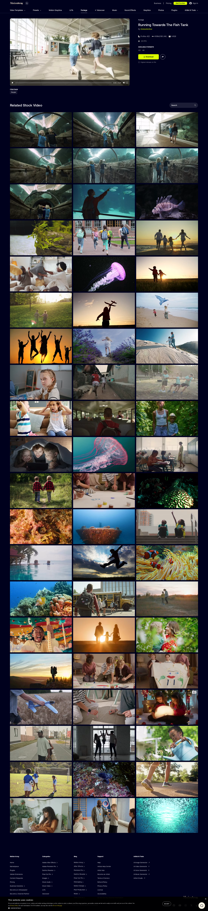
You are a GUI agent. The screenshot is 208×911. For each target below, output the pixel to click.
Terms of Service (104, 878)
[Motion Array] (84, 862)
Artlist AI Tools (190, 10)
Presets (36, 10)
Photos (161, 10)
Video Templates (16, 10)
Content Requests (16, 878)
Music (114, 10)
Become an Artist (104, 874)
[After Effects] (84, 866)
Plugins (174, 10)
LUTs (71, 10)
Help (99, 862)
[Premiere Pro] (84, 870)
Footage (84, 10)
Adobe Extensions (16, 874)
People (13, 92)
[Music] (79, 893)
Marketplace (14, 866)
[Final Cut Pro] (84, 878)
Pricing (12, 882)
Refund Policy (102, 882)
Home (12, 862)
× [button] (205, 899)
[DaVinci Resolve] (86, 874)
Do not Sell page (57, 905)
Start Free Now (180, 3)
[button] (71, 908)
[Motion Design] (85, 886)
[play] (12, 82)
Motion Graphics (55, 10)
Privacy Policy (102, 886)
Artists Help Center (104, 866)
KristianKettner (146, 29)
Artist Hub (101, 870)
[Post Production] (86, 889)
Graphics (147, 10)
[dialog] (104, 904)
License (100, 890)
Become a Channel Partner (19, 894)
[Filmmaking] (83, 882)
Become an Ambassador (18, 890)
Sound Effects (130, 10)
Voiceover (101, 10)
